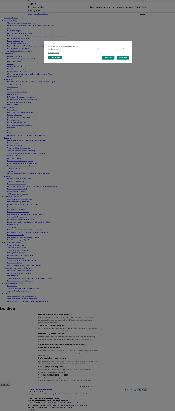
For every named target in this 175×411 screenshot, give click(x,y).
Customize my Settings (55, 57)
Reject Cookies (108, 57)
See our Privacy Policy (53, 52)
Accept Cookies (123, 57)
